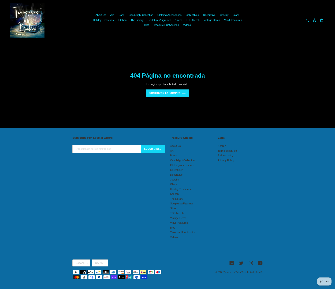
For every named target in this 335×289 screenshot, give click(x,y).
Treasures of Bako (232, 272)
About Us (175, 145)
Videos (174, 237)
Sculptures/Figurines (181, 203)
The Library (176, 198)
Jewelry (174, 179)
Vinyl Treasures (179, 222)
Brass (173, 155)
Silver (173, 208)
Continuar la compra (164, 93)
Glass (173, 184)
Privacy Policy (226, 160)
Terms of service (227, 150)
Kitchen (174, 193)
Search (222, 145)
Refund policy (225, 155)
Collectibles (176, 169)
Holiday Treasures (180, 189)
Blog (172, 227)
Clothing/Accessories (182, 165)
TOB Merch (177, 213)
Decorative (176, 174)
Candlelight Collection (182, 160)
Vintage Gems (178, 217)
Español (80, 262)
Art (171, 150)
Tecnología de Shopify (252, 272)
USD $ (99, 262)
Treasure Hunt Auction (182, 232)
